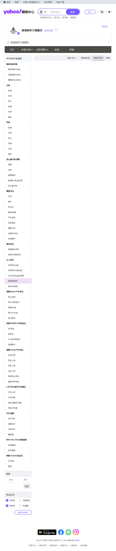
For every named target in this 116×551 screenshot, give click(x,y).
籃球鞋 (65, 17)
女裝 (57, 49)
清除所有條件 (23, 512)
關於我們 (43, 545)
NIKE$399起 (46, 17)
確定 (27, 486)
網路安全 (64, 545)
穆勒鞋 (73, 17)
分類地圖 (83, 545)
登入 (90, 11)
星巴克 (57, 17)
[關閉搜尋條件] (45, 12)
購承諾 (105, 26)
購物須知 (53, 545)
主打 (12, 49)
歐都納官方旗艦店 (20, 42)
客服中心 (32, 545)
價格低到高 (85, 57)
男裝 (72, 49)
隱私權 (74, 545)
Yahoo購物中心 (18, 11)
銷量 (108, 57)
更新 (77, 540)
